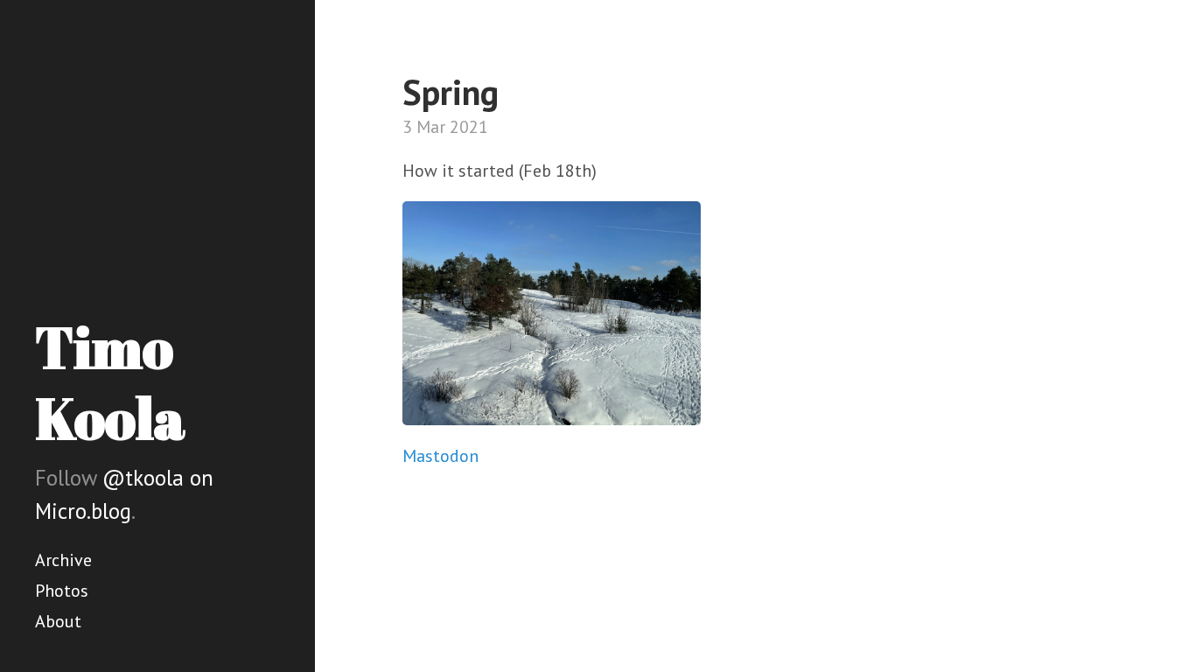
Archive (63, 560)
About (58, 621)
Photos (61, 590)
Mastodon (440, 455)
